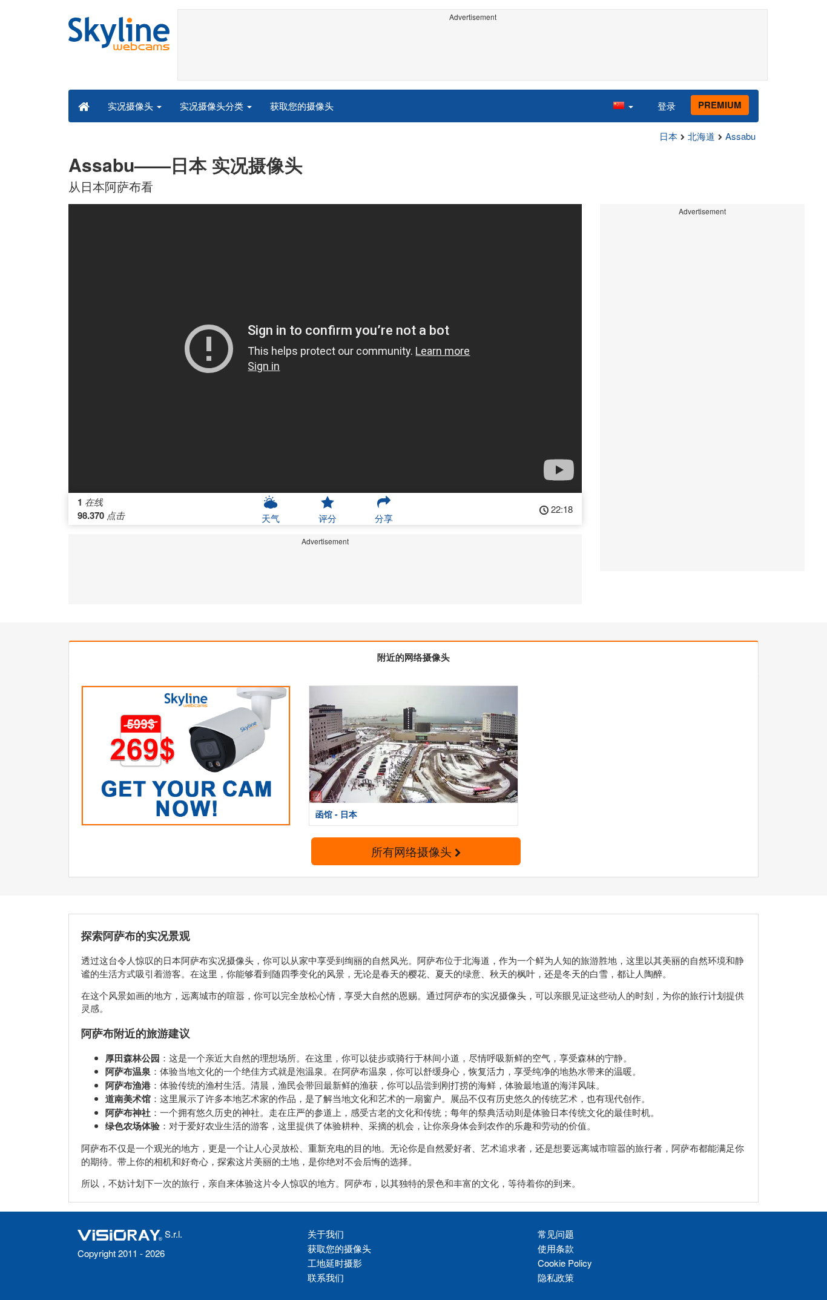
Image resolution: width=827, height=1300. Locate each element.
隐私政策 (556, 1277)
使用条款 (556, 1248)
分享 (384, 518)
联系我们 (326, 1277)
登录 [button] (666, 105)
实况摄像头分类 (213, 105)
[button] (623, 105)
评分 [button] (327, 518)
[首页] (84, 105)
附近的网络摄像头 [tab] (413, 657)
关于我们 (326, 1233)
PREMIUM (720, 104)
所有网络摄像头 (413, 851)
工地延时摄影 (335, 1262)
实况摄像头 (132, 105)
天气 (271, 518)
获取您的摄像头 (302, 105)
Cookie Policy (565, 1262)
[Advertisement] (472, 52)
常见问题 (556, 1233)
